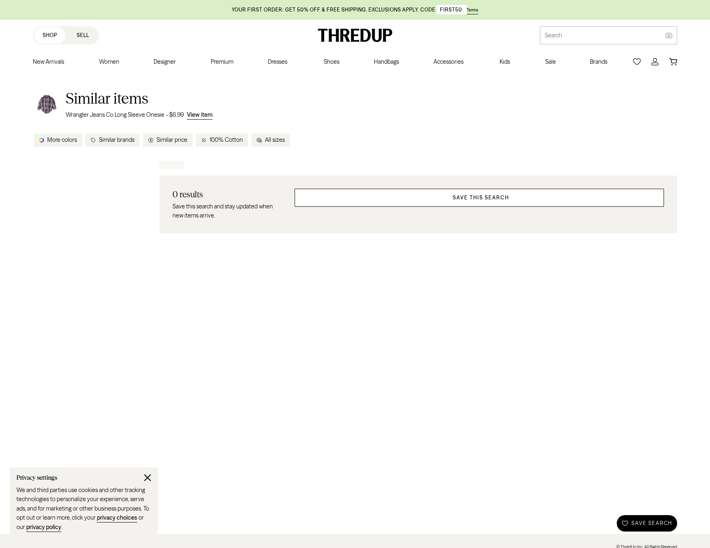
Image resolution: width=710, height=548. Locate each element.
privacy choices (117, 517)
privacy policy (43, 527)
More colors (62, 139)
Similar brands (116, 139)
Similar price (172, 139)
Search (553, 35)
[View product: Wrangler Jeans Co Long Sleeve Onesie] (47, 104)
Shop (50, 35)
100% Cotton (226, 139)
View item (199, 114)
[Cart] (673, 62)
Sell (83, 35)
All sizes (275, 139)
